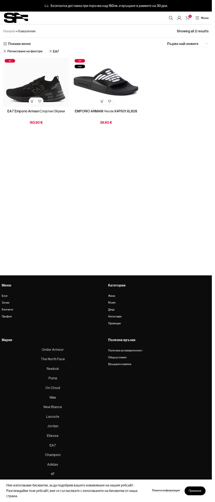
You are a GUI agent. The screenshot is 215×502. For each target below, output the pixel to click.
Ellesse (53, 436)
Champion (53, 455)
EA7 (56, 51)
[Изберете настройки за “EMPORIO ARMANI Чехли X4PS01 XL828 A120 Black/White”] (102, 101)
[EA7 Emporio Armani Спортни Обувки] (36, 82)
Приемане (195, 490)
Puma (53, 378)
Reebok (53, 369)
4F (53, 474)
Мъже (111, 302)
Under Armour (53, 349)
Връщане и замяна (119, 364)
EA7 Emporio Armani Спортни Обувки (36, 111)
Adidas (52, 464)
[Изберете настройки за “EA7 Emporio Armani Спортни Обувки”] (32, 101)
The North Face (53, 359)
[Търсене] (171, 18)
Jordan (52, 426)
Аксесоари (115, 316)
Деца (111, 309)
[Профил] (179, 18)
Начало (9, 31)
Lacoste (52, 416)
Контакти (7, 309)
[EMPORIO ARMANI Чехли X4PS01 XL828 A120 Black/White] (106, 82)
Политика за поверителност (125, 350)
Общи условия (117, 357)
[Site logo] (16, 17)
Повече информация (166, 490)
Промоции (114, 323)
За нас (6, 302)
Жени (111, 295)
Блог (5, 295)
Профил (7, 316)
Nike (53, 397)
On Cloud (52, 388)
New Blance (52, 407)
